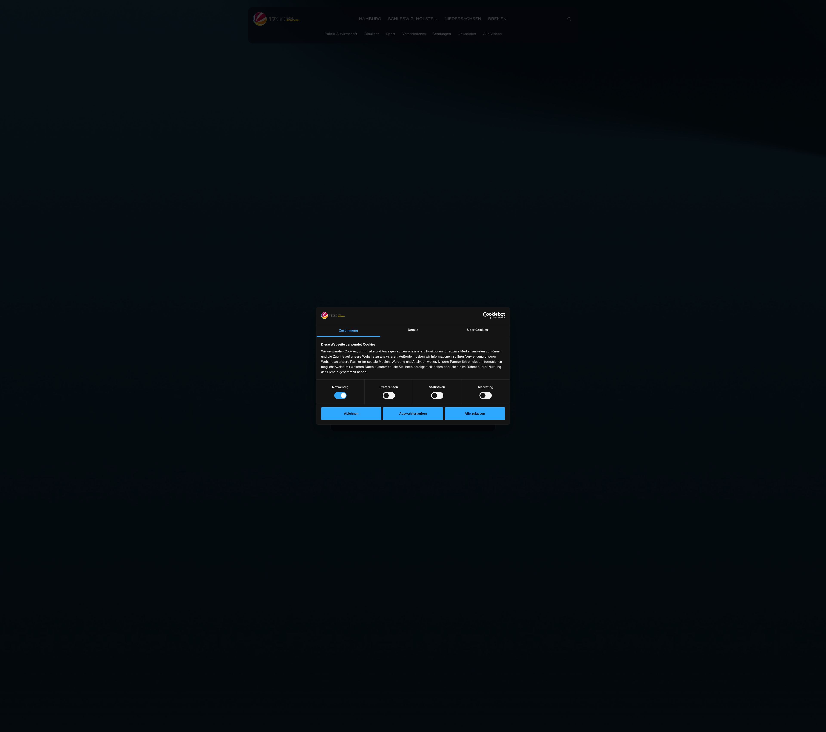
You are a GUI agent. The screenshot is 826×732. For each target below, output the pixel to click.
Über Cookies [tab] (477, 330)
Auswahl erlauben (413, 413)
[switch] (389, 395)
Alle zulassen (475, 413)
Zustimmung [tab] (348, 330)
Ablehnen (351, 413)
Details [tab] (413, 330)
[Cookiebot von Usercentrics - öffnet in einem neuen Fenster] (486, 315)
